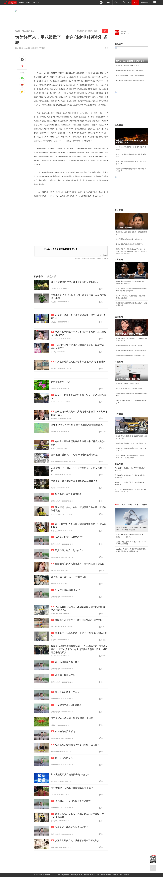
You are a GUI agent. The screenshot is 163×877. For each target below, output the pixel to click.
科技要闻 (119, 362)
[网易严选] (116, 2)
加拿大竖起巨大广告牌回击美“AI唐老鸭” (70, 774)
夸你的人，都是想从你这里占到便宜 (73, 801)
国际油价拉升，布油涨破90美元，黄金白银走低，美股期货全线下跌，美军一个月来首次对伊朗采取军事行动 (131, 251)
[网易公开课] (108, 2)
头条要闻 (119, 125)
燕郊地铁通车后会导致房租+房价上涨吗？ (130, 70)
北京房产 (119, 44)
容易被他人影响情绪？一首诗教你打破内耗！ (77, 744)
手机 (130, 505)
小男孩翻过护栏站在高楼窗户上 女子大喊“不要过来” (80, 361)
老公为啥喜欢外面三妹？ (67, 662)
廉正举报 (119, 875)
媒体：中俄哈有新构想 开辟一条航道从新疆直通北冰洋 (78, 425)
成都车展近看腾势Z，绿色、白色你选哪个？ (131, 443)
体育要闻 (119, 259)
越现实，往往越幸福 (65, 675)
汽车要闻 (119, 414)
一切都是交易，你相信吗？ (68, 705)
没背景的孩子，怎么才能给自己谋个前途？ (72, 787)
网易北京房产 (26, 31)
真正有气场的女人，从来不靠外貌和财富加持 (77, 840)
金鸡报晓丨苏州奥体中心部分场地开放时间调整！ (75, 454)
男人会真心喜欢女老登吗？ (68, 494)
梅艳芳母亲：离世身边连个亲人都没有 (129, 346)
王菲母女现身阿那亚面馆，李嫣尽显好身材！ (131, 356)
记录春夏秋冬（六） (61, 381)
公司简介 (66, 875)
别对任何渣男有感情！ (66, 731)
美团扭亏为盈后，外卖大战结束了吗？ (129, 388)
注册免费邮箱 (144, 2)
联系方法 (73, 875)
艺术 (136, 505)
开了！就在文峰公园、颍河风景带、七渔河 (72, 718)
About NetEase (58, 875)
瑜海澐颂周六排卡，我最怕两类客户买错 (130, 75)
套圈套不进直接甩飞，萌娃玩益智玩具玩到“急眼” (79, 620)
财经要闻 (119, 210)
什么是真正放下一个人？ (67, 692)
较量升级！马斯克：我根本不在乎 (127, 383)
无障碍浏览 (35, 2)
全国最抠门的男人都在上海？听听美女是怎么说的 (79, 563)
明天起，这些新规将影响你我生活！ (61, 249)
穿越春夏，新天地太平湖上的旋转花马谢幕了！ (74, 481)
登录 (135, 2)
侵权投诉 (126, 875)
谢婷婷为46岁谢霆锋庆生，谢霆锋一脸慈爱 (131, 351)
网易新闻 (123, 31)
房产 (123, 505)
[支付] (123, 2)
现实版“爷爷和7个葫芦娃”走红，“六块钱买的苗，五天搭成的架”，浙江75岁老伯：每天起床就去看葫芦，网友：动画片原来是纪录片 (79, 649)
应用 (27, 2)
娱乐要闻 (119, 317)
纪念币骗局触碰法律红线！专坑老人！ (129, 239)
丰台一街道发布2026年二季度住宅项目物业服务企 (131, 80)
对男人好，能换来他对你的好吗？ (71, 827)
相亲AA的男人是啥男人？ (67, 590)
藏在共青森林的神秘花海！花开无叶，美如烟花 (74, 282)
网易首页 (22, 2)
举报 (106, 48)
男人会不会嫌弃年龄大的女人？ (70, 550)
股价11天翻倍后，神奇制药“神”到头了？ (129, 244)
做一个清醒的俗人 (64, 758)
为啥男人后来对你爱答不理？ (69, 537)
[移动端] (102, 2)
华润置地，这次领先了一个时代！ (127, 65)
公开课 (144, 505)
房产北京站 (103, 255)
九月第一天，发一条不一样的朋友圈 (68, 577)
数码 (117, 505)
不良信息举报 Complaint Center (106, 875)
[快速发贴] (22, 59)
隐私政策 (93, 875)
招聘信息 (79, 875)
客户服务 (86, 875)
